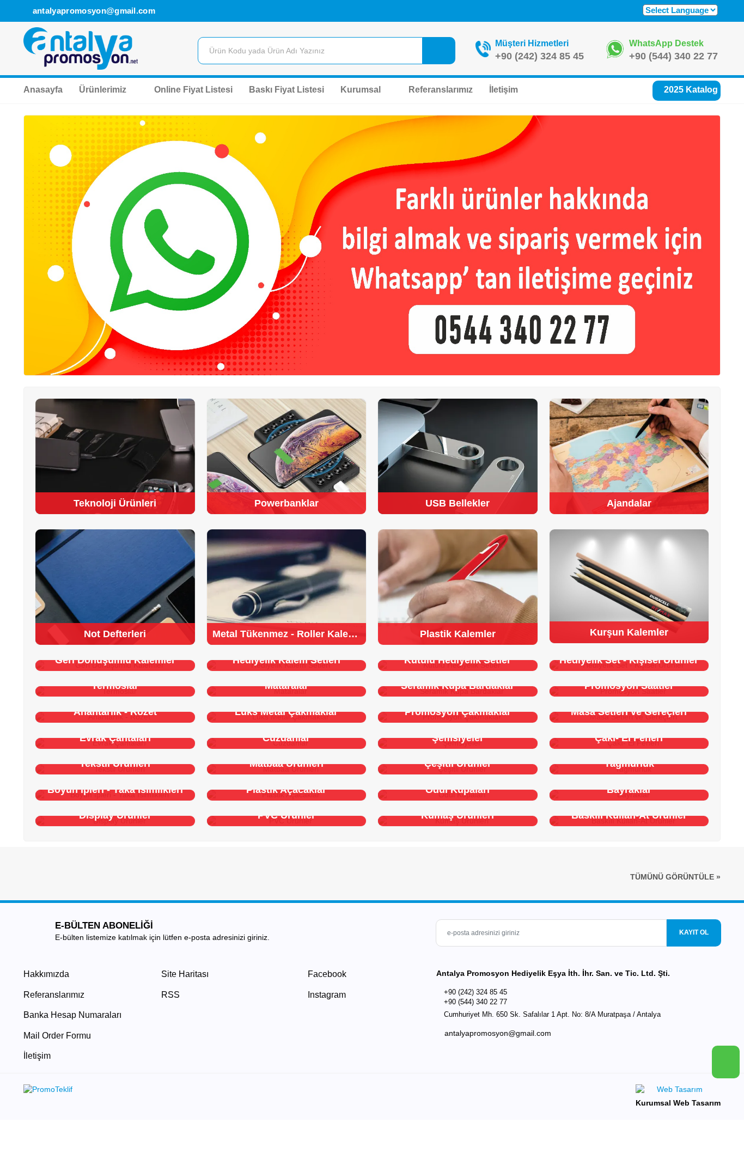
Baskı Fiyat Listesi (286, 89)
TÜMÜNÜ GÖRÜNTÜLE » (675, 876)
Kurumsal (361, 89)
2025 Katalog (690, 89)
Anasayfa (43, 89)
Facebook (326, 974)
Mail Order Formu (57, 1035)
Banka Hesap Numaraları (72, 1015)
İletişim (503, 89)
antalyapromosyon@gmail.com (92, 10)
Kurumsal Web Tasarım (678, 1102)
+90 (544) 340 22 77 (673, 56)
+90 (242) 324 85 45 (539, 56)
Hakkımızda (46, 974)
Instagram (326, 994)
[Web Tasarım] (678, 1091)
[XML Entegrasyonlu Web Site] (195, 1091)
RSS (170, 994)
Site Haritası (185, 974)
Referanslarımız (440, 89)
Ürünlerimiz (104, 89)
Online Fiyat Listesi (193, 89)
